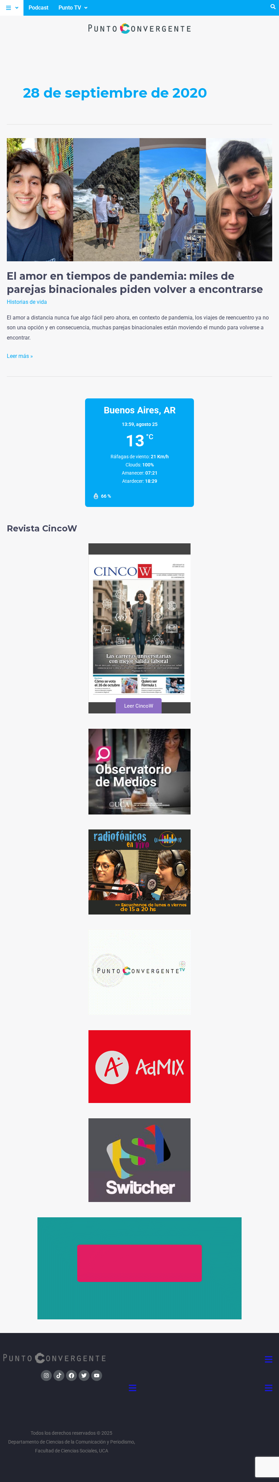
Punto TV (70, 7)
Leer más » (20, 355)
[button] (11, 8)
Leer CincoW (138, 706)
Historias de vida (27, 302)
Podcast (38, 7)
